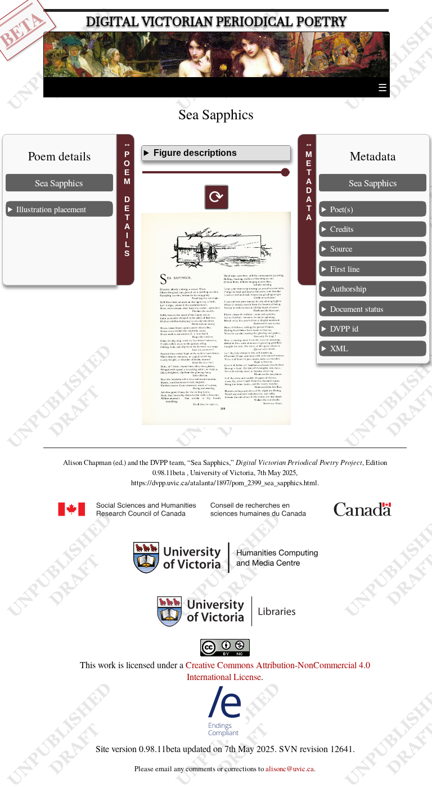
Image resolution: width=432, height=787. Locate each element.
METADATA (308, 186)
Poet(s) (341, 209)
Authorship (348, 288)
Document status (357, 308)
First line (344, 268)
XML (339, 348)
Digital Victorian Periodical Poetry (216, 21)
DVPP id (344, 328)
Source (341, 248)
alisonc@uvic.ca (290, 768)
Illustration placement (51, 209)
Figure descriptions (195, 153)
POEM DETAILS (127, 204)
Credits (342, 228)
